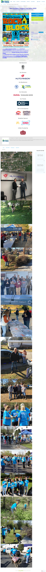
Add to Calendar (41, 32)
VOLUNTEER (33, 1)
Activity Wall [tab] (7, 147)
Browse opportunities (37, 17)
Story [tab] (3, 147)
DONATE (37, 15)
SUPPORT (28, 1)
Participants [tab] (12, 147)
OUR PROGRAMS (23, 1)
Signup (39, 1)
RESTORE (18, 1)
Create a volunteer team (37, 19)
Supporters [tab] (17, 147)
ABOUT (14, 1)
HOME (11, 1)
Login (44, 1)
